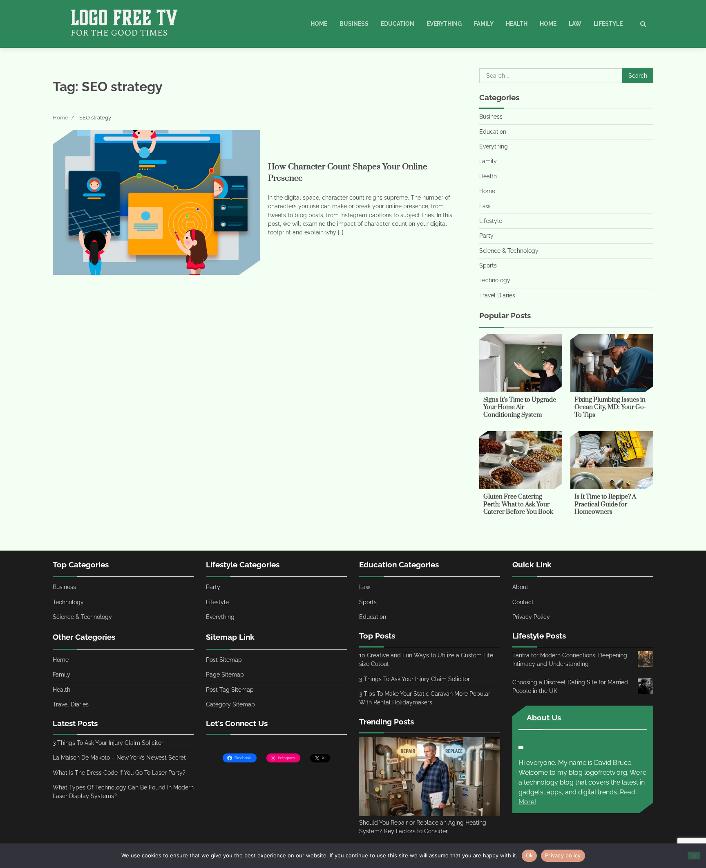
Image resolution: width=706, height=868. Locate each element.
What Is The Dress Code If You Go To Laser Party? (119, 772)
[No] (694, 855)
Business (354, 23)
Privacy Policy (531, 617)
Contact (523, 602)
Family (484, 23)
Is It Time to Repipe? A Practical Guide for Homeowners (605, 504)
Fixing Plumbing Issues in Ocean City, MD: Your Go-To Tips (610, 407)
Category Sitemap (230, 704)
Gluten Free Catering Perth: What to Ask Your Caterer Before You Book (518, 504)
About (520, 587)
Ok (529, 855)
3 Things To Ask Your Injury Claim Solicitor (108, 743)
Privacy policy (563, 855)
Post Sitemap (224, 660)
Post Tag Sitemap (230, 689)
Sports (488, 265)
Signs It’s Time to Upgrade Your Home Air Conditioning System (519, 407)
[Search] (643, 24)
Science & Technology (508, 250)
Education (397, 23)
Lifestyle (608, 23)
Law (575, 23)
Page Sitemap (225, 674)
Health (516, 23)
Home (319, 23)
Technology (494, 280)
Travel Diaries (497, 295)
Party (486, 235)
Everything (444, 23)
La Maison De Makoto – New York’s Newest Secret (119, 757)
